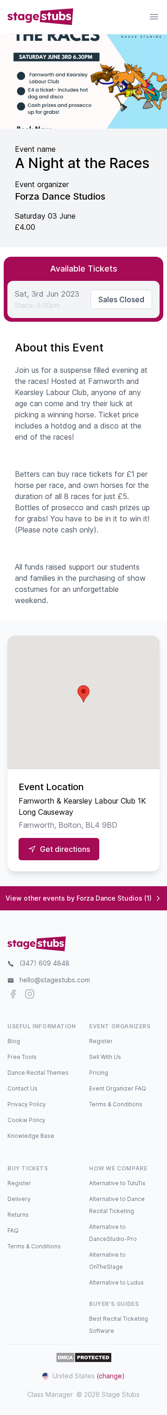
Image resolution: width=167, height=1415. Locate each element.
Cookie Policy (26, 1119)
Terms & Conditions (115, 1104)
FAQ (13, 1230)
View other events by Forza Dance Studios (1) (79, 898)
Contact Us (22, 1088)
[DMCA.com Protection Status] (84, 1357)
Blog (13, 1041)
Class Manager (50, 1394)
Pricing (98, 1072)
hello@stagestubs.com (54, 980)
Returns (18, 1214)
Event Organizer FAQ (117, 1088)
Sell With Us (105, 1056)
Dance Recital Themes (38, 1072)
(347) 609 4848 (44, 963)
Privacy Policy (26, 1104)
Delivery (19, 1198)
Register (101, 1041)
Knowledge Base (30, 1135)
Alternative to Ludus (116, 1282)
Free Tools (22, 1056)
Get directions (65, 849)
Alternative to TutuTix (117, 1183)
